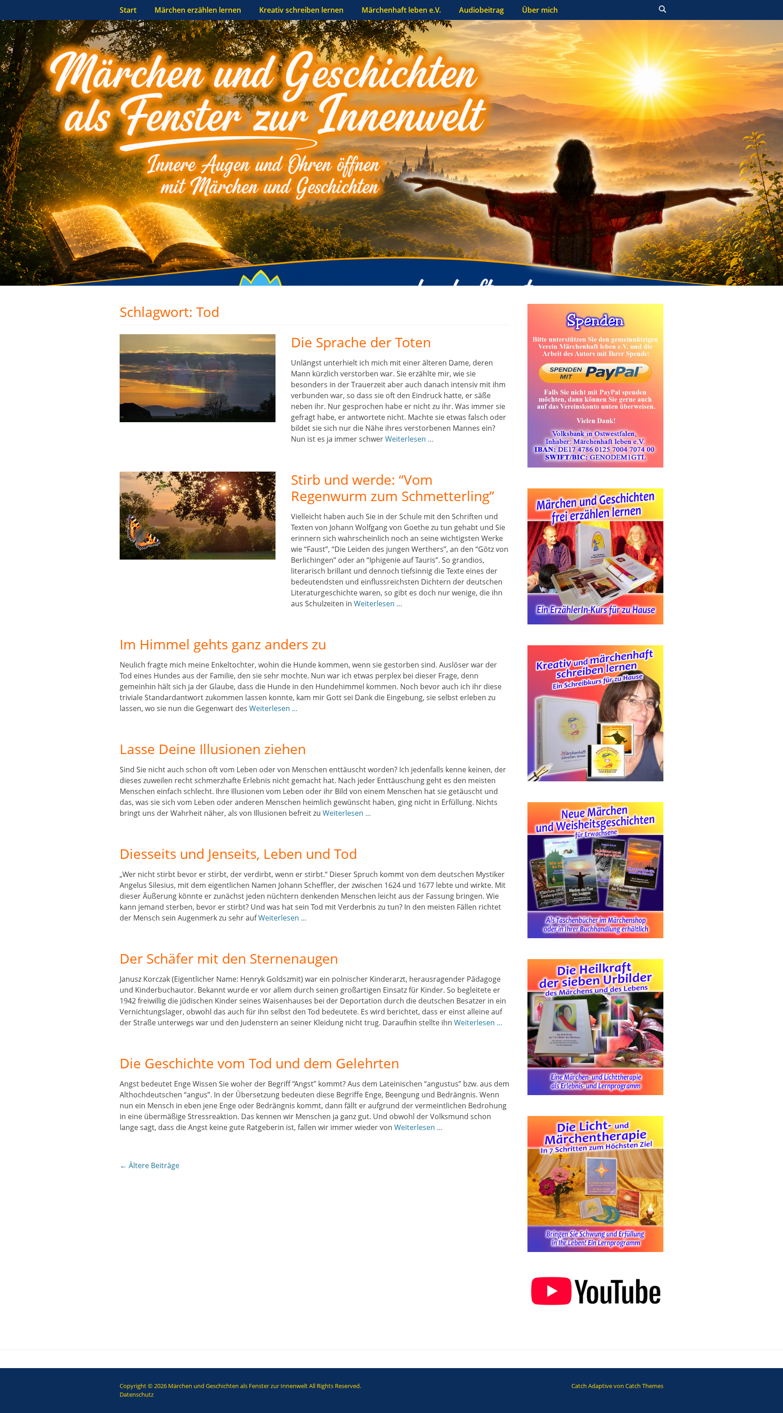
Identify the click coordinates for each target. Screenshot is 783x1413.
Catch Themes (644, 1386)
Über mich (540, 10)
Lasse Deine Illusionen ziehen (213, 749)
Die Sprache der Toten (361, 342)
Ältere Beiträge (149, 1165)
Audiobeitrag (481, 10)
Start (128, 10)
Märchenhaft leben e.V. (401, 10)
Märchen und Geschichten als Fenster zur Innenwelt (238, 1386)
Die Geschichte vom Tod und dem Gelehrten (259, 1063)
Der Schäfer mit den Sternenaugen (229, 958)
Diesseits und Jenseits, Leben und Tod (238, 853)
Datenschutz (137, 1394)
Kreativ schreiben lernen (301, 10)
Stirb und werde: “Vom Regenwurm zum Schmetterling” (392, 487)
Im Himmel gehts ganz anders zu (223, 644)
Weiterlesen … (409, 439)
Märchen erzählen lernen (198, 10)
